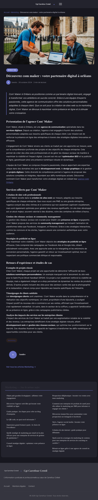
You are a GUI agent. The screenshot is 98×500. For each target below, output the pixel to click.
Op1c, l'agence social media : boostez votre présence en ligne (68, 423)
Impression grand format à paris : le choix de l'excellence (23, 426)
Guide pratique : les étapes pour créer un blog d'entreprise (24, 412)
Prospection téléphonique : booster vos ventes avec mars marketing (71, 397)
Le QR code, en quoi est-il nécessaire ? (21, 419)
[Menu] (60, 4)
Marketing (15, 12)
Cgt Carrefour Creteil (35, 470)
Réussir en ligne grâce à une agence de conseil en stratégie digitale (70, 449)
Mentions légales (19, 486)
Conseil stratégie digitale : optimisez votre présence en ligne (26, 444)
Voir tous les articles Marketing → (21, 367)
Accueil (6, 12)
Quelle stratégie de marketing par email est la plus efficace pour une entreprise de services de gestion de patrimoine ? (25, 435)
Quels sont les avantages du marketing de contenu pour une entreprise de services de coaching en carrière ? (71, 440)
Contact (31, 486)
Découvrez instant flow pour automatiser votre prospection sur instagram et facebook (69, 415)
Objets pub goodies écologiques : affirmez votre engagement (24, 397)
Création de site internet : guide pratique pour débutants (69, 431)
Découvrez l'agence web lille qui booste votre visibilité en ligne (24, 405)
